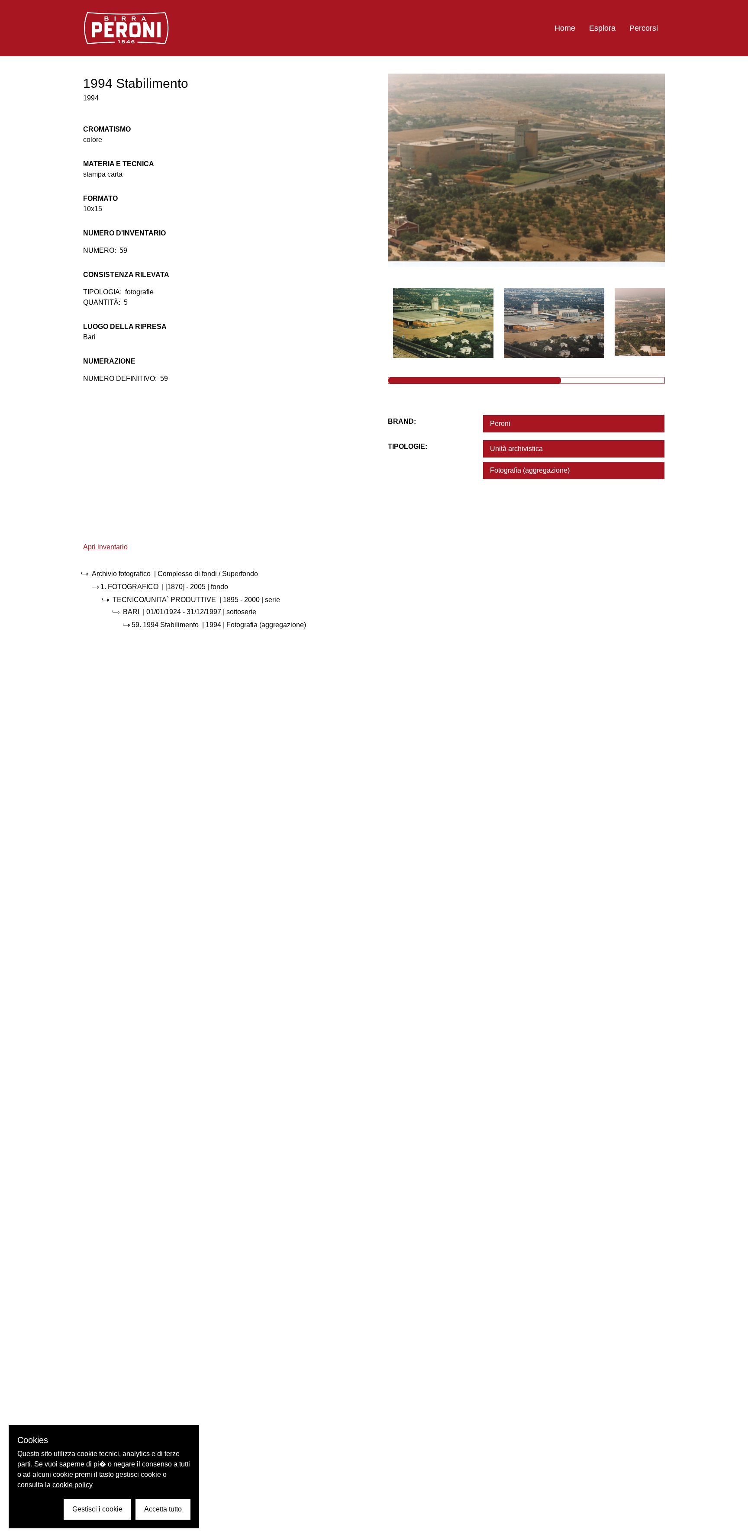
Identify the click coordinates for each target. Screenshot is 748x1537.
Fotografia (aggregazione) (530, 470)
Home (565, 28)
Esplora (602, 28)
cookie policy (72, 1485)
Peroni (500, 423)
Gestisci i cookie (97, 1509)
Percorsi (643, 28)
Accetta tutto (163, 1509)
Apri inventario (105, 547)
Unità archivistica (516, 448)
